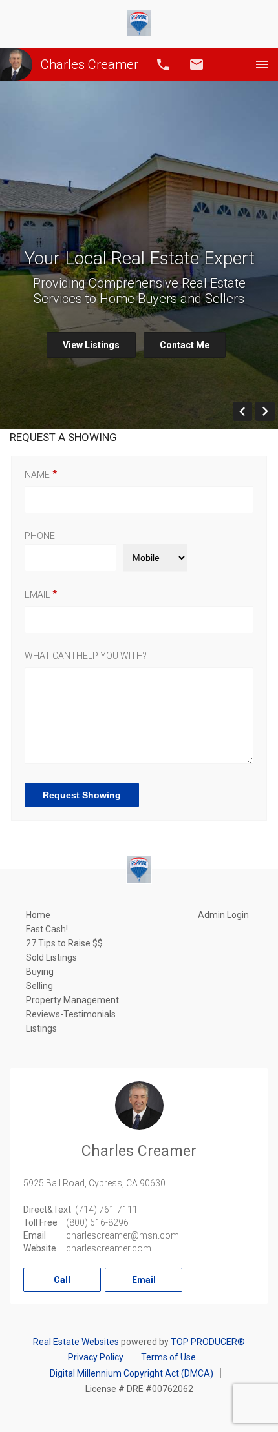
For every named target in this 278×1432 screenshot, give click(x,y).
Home (38, 915)
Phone (40, 536)
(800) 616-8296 (97, 1222)
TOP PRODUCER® (208, 1342)
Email (196, 64)
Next (274, 411)
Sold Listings (51, 957)
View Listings (91, 345)
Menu (262, 64)
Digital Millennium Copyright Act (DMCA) (131, 1373)
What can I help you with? (86, 656)
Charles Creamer (89, 64)
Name (37, 474)
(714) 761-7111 (106, 1209)
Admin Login (223, 915)
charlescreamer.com (108, 1248)
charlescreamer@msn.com (122, 1235)
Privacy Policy (95, 1357)
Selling (39, 986)
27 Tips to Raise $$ (64, 943)
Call (163, 64)
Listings (41, 1028)
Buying (40, 971)
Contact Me (184, 345)
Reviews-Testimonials (71, 1014)
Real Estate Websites (76, 1342)
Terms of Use (168, 1357)
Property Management (72, 1000)
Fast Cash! (47, 929)
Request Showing (82, 795)
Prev (251, 411)
